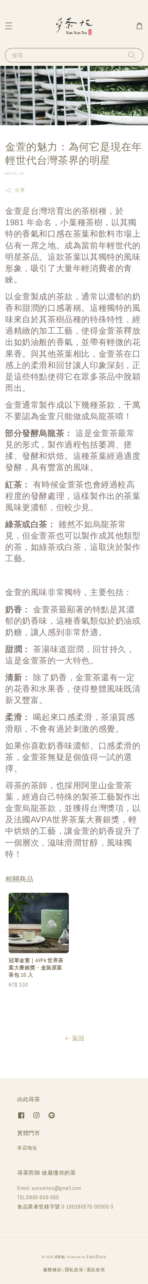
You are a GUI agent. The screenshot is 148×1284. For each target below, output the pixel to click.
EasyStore (96, 1257)
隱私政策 (74, 1270)
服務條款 (52, 1270)
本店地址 (27, 1148)
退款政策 (95, 1270)
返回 (78, 1038)
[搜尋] (132, 55)
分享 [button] (20, 190)
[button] (8, 25)
